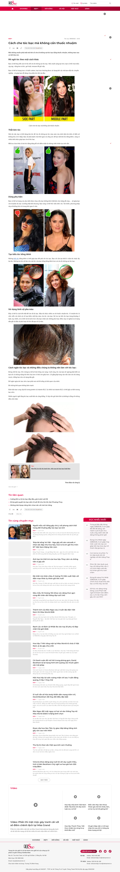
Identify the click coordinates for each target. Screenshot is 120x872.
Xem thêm (44, 780)
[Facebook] (100, 851)
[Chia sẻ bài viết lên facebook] (9, 48)
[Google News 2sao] (33, 48)
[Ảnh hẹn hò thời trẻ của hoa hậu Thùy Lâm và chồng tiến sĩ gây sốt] (19, 565)
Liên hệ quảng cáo (89, 851)
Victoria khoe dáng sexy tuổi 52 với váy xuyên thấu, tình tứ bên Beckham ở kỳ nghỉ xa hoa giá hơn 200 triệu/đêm (55, 764)
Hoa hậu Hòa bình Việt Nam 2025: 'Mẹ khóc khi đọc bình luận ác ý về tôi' (75, 807)
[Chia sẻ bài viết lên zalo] (13, 48)
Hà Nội (82, 855)
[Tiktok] (110, 851)
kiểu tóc (16, 258)
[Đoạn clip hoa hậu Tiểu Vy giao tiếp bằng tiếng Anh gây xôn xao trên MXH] (19, 734)
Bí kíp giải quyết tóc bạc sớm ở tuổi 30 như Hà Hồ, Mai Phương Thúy (36, 502)
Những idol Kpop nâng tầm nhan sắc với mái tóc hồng (31, 505)
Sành (87, 8)
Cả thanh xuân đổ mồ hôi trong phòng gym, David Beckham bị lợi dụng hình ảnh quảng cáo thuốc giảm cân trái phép (56, 662)
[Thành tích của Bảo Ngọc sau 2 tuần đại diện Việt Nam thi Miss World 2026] (19, 616)
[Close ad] (105, 14)
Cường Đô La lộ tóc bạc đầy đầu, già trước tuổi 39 (29, 499)
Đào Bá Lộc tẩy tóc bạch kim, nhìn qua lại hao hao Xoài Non (50, 468)
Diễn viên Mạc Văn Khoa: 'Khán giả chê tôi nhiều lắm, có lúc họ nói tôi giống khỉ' (99, 807)
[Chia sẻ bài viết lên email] (17, 48)
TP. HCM (83, 861)
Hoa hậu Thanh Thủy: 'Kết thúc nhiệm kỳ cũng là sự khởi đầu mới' (74, 828)
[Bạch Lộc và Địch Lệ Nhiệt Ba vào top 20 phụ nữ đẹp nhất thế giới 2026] (19, 633)
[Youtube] (105, 851)
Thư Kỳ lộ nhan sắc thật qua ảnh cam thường (52, 745)
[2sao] (12, 9)
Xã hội (61, 8)
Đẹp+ (36, 8)
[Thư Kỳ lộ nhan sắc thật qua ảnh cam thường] (19, 751)
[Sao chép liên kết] (21, 48)
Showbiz (23, 8)
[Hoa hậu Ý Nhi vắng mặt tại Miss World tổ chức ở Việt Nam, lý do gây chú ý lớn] (19, 649)
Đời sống (49, 8)
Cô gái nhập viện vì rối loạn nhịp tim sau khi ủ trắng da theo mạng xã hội (98, 828)
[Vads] (105, 35)
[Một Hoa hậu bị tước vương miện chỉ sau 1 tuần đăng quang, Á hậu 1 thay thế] (19, 684)
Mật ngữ (74, 8)
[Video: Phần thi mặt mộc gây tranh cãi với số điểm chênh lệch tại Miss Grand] (35, 805)
